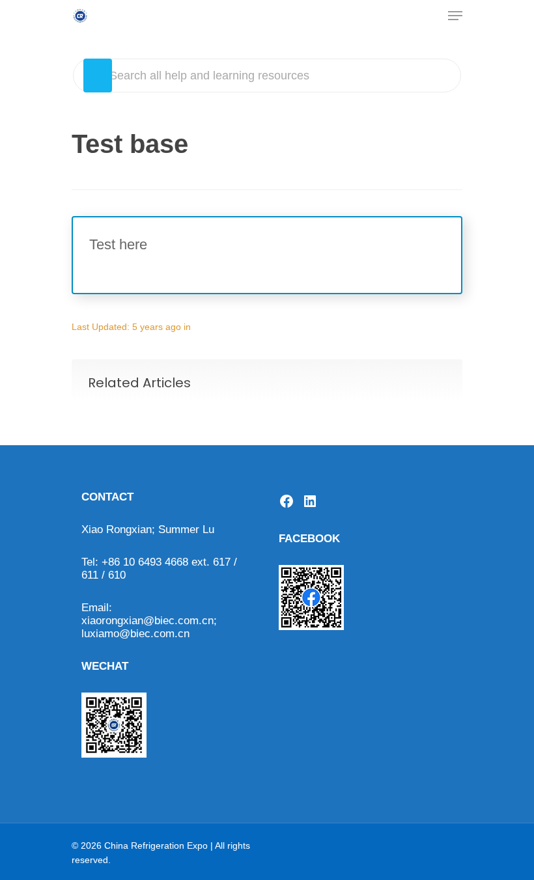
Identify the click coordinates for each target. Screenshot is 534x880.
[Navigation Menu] (455, 15)
